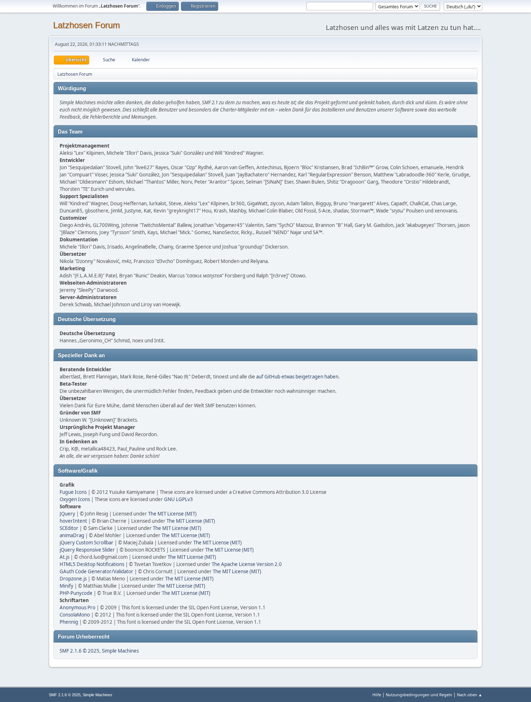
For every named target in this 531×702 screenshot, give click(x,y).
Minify (66, 586)
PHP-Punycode (76, 593)
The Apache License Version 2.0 (247, 564)
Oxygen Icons (75, 499)
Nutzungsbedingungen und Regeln (419, 694)
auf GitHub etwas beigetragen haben (297, 376)
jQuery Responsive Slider (87, 550)
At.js (64, 557)
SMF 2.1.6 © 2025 (79, 651)
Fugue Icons (73, 492)
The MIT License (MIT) (172, 513)
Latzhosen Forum (86, 25)
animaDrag (72, 535)
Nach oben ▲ (469, 694)
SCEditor (69, 528)
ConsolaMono (75, 614)
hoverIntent (73, 521)
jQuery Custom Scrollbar (86, 542)
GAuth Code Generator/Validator (96, 571)
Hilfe (376, 694)
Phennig (69, 622)
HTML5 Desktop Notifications (92, 564)
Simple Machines (120, 651)
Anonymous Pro (77, 607)
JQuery (67, 513)
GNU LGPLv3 (178, 499)
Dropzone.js (73, 578)
